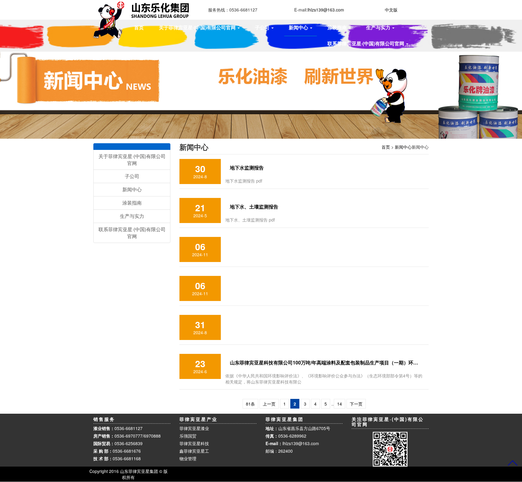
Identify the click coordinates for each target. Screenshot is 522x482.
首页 (139, 27)
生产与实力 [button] (379, 27)
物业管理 (187, 458)
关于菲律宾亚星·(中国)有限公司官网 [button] (198, 27)
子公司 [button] (263, 27)
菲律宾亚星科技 (194, 443)
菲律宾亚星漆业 (194, 428)
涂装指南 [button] (337, 27)
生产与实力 (132, 215)
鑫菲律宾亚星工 (194, 451)
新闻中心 (403, 147)
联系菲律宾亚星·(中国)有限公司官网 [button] (366, 43)
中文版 (391, 10)
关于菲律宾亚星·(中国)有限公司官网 (132, 160)
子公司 (132, 176)
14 (339, 404)
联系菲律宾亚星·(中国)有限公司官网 (132, 233)
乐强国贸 (187, 436)
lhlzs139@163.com (300, 443)
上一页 (269, 404)
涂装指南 (132, 202)
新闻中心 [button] (299, 27)
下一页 (356, 404)
